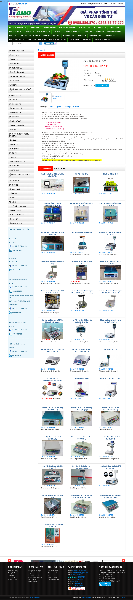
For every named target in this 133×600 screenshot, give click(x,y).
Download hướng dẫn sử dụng (90, 3)
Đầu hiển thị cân (15, 189)
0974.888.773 (79, 586)
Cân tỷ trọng (74, 39)
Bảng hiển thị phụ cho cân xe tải (19, 175)
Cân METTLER (114, 27)
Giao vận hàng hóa (53, 579)
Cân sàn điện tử (20, 27)
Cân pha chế (13, 185)
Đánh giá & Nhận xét (72, 107)
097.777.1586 (81, 577)
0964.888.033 (78, 583)
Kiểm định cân (68, 35)
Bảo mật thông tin (53, 571)
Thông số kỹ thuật (56, 107)
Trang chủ (41, 50)
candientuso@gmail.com (79, 570)
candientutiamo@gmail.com (80, 572)
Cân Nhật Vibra (14, 149)
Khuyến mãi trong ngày (37, 39)
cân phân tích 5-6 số (102, 39)
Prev (9, 560)
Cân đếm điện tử (43, 31)
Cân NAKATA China (15, 223)
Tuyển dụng (11, 577)
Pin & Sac (56, 35)
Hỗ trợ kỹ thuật (32, 579)
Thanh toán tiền (32, 581)
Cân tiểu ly (57, 31)
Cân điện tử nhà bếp (72, 31)
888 (79, 579)
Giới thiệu (113, 3)
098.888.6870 (23, 4)
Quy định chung (12, 579)
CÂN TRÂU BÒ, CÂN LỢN (57, 39)
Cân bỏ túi (88, 31)
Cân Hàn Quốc (34, 27)
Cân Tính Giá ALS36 (47, 55)
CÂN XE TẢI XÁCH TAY (16, 215)
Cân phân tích (110, 35)
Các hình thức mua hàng (35, 577)
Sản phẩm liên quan (62, 169)
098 (77, 579)
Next (123, 560)
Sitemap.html (86, 597)
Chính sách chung (13, 571)
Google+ (122, 597)
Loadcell (12, 157)
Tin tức (105, 3)
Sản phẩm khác (45, 169)
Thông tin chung (12, 573)
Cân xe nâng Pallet (17, 39)
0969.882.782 (76, 581)
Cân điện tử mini (95, 35)
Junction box (14, 170)
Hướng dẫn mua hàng (34, 575)
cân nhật (12, 130)
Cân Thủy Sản (14, 181)
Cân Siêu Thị (29, 31)
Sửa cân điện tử (99, 27)
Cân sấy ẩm (13, 140)
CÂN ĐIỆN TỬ (81, 35)
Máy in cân (87, 39)
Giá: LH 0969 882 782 (77, 223)
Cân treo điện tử (49, 27)
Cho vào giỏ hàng (102, 85)
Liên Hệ (120, 3)
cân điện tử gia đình (16, 51)
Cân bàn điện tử (15, 31)
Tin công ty (11, 575)
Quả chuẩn (13, 193)
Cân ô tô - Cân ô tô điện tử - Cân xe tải (35, 35)
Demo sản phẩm (52, 577)
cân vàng (13, 35)
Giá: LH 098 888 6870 (48, 194)
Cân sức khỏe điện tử (67, 27)
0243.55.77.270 (76, 575)
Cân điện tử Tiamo (35, 597)
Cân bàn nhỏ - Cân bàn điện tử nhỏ (108, 31)
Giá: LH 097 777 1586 (106, 194)
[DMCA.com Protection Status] (105, 584)
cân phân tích (84, 27)
